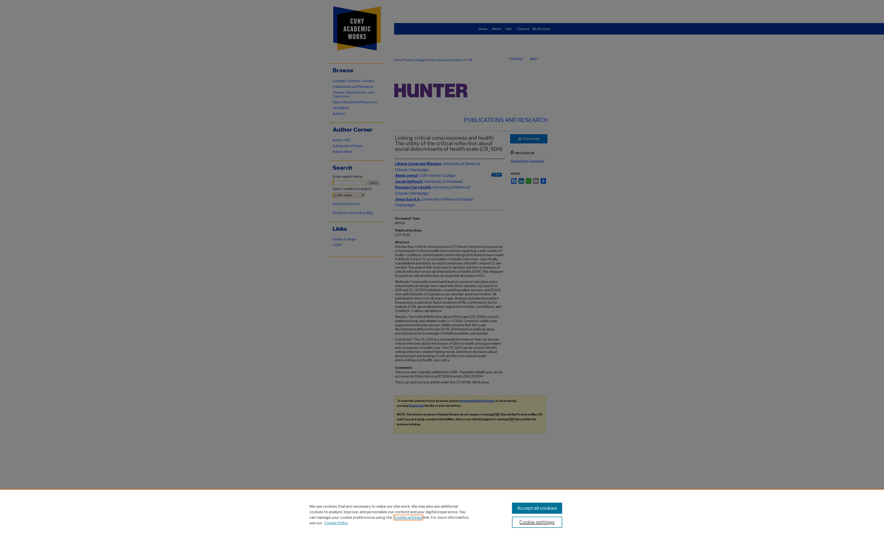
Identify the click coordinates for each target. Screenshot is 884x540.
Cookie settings (408, 517)
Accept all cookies (537, 508)
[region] (442, 514)
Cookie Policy (336, 523)
